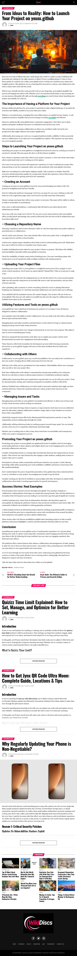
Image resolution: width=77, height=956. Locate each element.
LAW (43, 944)
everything (42, 96)
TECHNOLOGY (50, 944)
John (11, 25)
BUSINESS (21, 944)
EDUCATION (36, 944)
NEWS (14, 944)
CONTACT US (60, 944)
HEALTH (29, 944)
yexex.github (19, 567)
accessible (52, 117)
